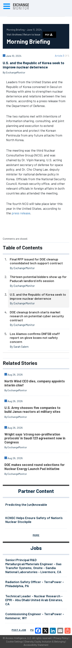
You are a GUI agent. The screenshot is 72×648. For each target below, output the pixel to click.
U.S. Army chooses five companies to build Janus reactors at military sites (32, 410)
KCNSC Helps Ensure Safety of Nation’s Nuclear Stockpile (34, 520)
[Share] (67, 630)
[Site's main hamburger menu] (6, 6)
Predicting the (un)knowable (26, 504)
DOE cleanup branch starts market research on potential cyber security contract (37, 316)
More (36, 535)
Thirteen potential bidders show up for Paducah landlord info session (38, 279)
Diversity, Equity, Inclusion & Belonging (45, 641)
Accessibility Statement (36, 644)
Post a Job (19, 629)
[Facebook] (38, 630)
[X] (45, 630)
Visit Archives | (15, 34)
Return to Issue (31, 34)
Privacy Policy (61, 638)
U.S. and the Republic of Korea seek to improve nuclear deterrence (38, 296)
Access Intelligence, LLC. (19, 638)
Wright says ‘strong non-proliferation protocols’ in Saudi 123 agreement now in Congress (34, 438)
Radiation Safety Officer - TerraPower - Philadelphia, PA (34, 584)
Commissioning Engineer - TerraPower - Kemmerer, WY (34, 616)
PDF (47, 34)
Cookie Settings (14, 641)
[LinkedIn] (52, 630)
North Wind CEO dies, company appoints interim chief (34, 383)
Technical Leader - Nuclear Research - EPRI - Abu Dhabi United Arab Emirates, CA (34, 600)
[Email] (60, 630)
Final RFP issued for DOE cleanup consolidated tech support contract (36, 261)
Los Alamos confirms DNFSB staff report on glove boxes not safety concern (35, 338)
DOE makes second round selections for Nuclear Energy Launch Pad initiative (34, 467)
